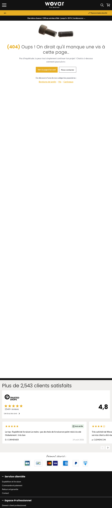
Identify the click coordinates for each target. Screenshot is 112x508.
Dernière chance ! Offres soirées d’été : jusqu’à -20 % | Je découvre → (56, 18)
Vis (59, 81)
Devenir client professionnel (14, 505)
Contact (5, 493)
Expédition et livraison (11, 481)
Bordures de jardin (47, 81)
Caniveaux (68, 81)
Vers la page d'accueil (47, 69)
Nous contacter (67, 70)
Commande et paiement (12, 485)
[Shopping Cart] (108, 5)
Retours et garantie (10, 489)
